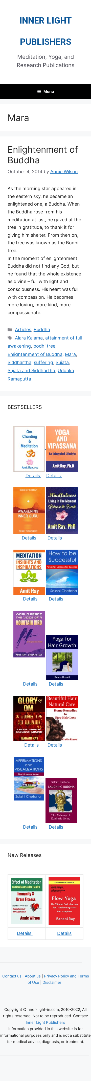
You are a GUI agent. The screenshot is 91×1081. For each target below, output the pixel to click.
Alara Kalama (29, 338)
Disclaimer (52, 982)
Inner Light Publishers (45, 1022)
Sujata (62, 362)
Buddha (42, 329)
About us (33, 976)
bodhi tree (44, 346)
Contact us (12, 976)
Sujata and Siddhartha (31, 370)
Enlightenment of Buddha (35, 354)
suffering (43, 362)
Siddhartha (19, 362)
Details (33, 475)
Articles (23, 329)
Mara (70, 354)
